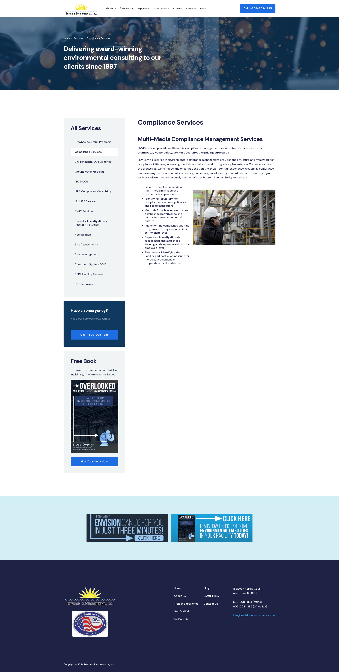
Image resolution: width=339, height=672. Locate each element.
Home (67, 38)
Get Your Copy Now (94, 461)
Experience (144, 8)
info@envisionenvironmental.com (254, 615)
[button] (110, 8)
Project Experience (186, 604)
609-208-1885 (242, 602)
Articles (177, 8)
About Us (180, 596)
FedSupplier (181, 619)
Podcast (191, 8)
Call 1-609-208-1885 (257, 8)
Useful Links (211, 596)
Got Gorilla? (161, 8)
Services (78, 38)
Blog (206, 588)
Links (203, 8)
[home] (81, 8)
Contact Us (211, 604)
